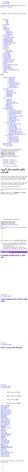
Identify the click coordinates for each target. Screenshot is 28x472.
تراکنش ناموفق (9, 32)
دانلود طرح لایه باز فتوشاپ (9, 42)
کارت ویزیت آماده (5, 414)
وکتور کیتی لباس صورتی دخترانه (11, 347)
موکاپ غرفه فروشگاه (6, 422)
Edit (7, 21)
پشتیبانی (5, 27)
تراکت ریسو (3, 449)
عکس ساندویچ (4, 432)
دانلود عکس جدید (7, 43)
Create (7, 20)
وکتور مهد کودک (4, 445)
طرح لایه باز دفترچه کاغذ (6, 410)
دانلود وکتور (5, 45)
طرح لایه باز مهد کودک (6, 413)
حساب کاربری (6, 36)
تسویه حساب (6, 29)
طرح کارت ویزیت (7, 55)
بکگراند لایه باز (4, 408)
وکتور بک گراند (4, 439)
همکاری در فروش (10, 37)
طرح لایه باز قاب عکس (6, 412)
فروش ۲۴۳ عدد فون (8, 68)
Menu (2, 74)
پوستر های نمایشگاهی (5, 427)
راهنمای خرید (6, 1)
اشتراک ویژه (6, 24)
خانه (21, 149)
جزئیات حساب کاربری (8, 34)
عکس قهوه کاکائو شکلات (6, 434)
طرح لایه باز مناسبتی (5, 456)
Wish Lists (5, 19)
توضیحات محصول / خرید (6, 295)
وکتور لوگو (3, 444)
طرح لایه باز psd (6, 58)
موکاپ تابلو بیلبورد (5, 421)
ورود (2, 157)
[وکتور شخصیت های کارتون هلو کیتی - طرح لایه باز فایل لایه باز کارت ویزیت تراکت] (14, 10)
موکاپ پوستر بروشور (5, 419)
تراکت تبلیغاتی (6, 28)
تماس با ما (5, 72)
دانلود (18, 149)
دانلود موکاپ (3, 415)
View (7, 23)
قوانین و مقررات (7, 65)
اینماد (4, 25)
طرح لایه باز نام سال (8, 61)
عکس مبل (3, 428)
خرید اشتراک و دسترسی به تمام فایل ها (9, 156)
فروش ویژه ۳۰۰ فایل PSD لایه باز (10, 69)
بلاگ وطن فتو (6, 3)
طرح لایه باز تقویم (5, 450)
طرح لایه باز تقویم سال (8, 59)
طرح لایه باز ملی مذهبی (8, 60)
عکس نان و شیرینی (5, 435)
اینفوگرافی (3, 437)
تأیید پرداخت (8, 30)
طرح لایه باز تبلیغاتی (5, 409)
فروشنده (5, 63)
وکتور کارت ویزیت (5, 443)
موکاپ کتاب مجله (5, 425)
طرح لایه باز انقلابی (5, 454)
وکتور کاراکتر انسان (5, 441)
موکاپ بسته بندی (4, 418)
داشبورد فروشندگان (7, 38)
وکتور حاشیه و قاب (5, 440)
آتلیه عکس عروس (5, 406)
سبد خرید (5, 49)
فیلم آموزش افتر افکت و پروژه (10, 64)
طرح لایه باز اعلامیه (5, 453)
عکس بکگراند (4, 430)
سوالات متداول (6, 52)
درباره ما (5, 46)
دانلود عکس (3, 426)
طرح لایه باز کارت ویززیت (6, 452)
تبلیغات (4, 71)
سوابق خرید (8, 33)
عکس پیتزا (3, 431)
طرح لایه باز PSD (7, 56)
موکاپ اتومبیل (4, 417)
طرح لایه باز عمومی (5, 405)
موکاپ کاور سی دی (5, 423)
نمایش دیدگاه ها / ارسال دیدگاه (20, 240)
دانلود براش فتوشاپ (7, 41)
